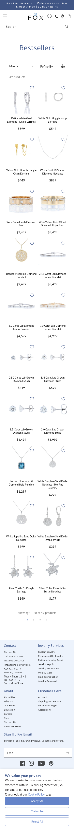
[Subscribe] (67, 752)
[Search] (66, 26)
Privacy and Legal (47, 705)
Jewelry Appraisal (47, 680)
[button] (5, 16)
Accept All (37, 801)
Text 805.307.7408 (14, 660)
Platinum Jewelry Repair (51, 660)
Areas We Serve (12, 726)
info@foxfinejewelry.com (17, 664)
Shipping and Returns (49, 701)
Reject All (37, 821)
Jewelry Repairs (46, 664)
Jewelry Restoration (48, 668)
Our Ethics (9, 705)
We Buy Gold (45, 672)
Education (9, 709)
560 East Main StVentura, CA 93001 (14, 671)
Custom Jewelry (46, 651)
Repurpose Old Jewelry (50, 655)
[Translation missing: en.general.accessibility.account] (56, 16)
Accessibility (45, 709)
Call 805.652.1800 (14, 656)
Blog (6, 717)
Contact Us (10, 652)
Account (42, 697)
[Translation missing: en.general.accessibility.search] (62, 16)
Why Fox (8, 701)
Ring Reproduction (48, 676)
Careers (8, 713)
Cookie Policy (36, 794)
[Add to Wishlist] (32, 88)
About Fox (9, 697)
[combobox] (37, 26)
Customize (37, 811)
